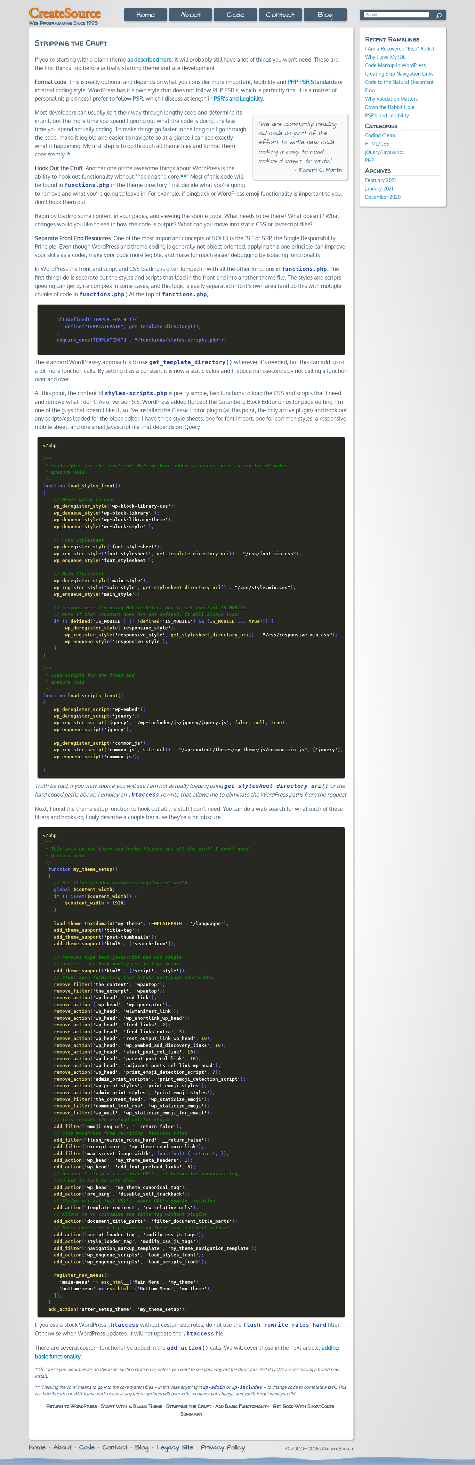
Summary (191, 1413)
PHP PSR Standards (312, 81)
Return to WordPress (71, 1406)
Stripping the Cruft (188, 1406)
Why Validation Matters (391, 98)
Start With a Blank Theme (131, 1406)
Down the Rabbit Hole (389, 107)
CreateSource (64, 12)
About (190, 14)
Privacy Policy (223, 1447)
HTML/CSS (377, 143)
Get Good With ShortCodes (303, 1406)
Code (235, 14)
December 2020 (383, 197)
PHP (369, 160)
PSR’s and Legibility (238, 98)
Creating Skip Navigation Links (399, 73)
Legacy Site (174, 1447)
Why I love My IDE (385, 57)
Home (145, 14)
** (183, 176)
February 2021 (380, 180)
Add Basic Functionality (242, 1406)
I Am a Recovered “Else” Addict (400, 48)
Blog (325, 14)
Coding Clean (380, 135)
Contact (280, 14)
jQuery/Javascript (384, 152)
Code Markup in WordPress (395, 65)
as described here (149, 59)
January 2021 (379, 188)
